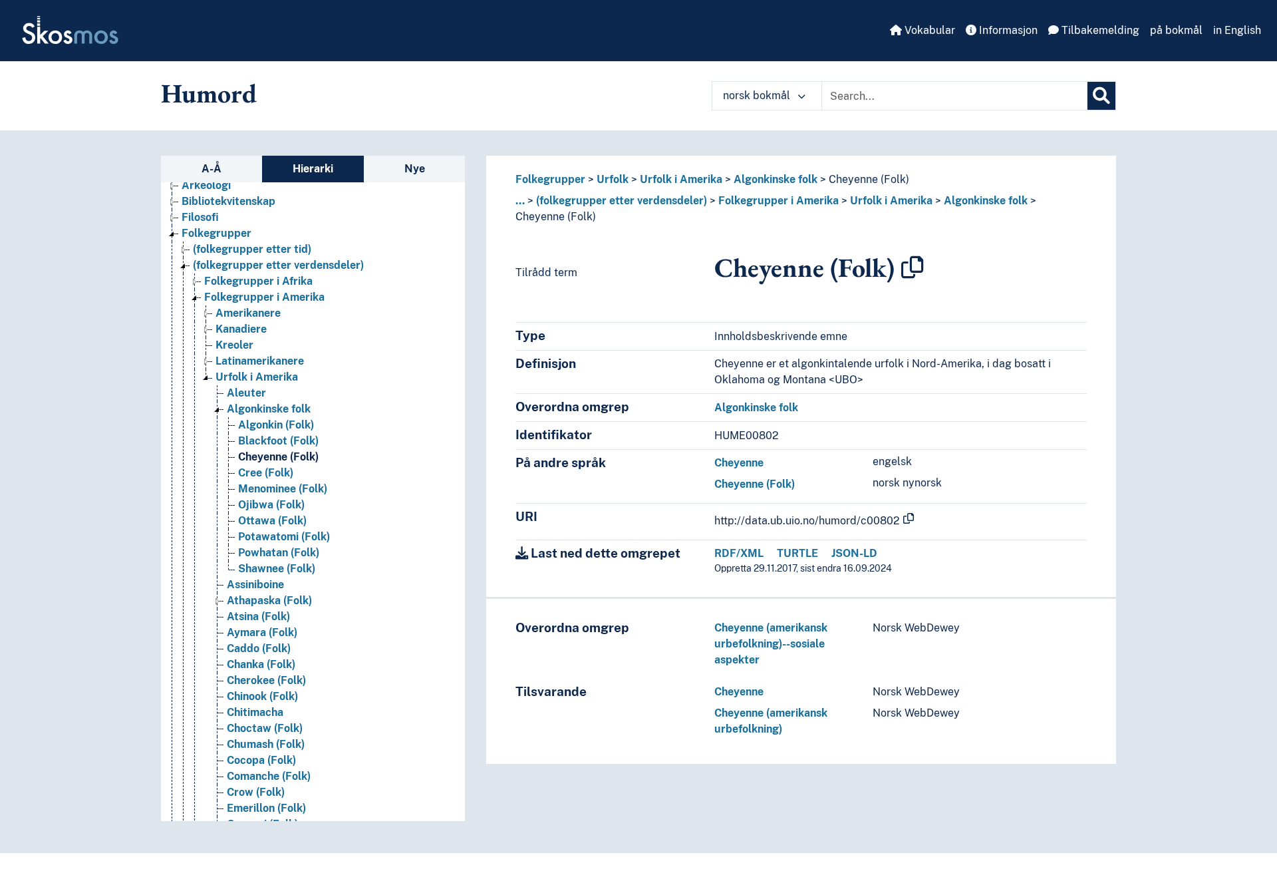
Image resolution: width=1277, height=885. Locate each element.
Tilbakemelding (1099, 30)
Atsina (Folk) (258, 616)
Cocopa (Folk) (261, 760)
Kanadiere (241, 329)
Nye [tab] (414, 168)
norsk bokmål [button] (758, 95)
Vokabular (928, 30)
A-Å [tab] (211, 168)
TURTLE (797, 553)
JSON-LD (854, 553)
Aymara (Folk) (262, 632)
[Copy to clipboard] (912, 267)
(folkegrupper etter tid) (252, 249)
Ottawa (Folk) (272, 520)
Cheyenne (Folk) (278, 456)
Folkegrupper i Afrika (258, 281)
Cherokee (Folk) (266, 680)
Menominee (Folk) (282, 488)
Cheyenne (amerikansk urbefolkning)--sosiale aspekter (770, 643)
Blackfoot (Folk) (278, 441)
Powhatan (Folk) (278, 552)
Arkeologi (206, 185)
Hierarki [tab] (313, 168)
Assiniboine (255, 584)
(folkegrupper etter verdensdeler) (278, 265)
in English (1237, 30)
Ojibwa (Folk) (271, 504)
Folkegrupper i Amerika (264, 297)
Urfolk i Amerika (256, 377)
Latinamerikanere (259, 361)
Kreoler (234, 345)
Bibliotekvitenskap (228, 201)
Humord (209, 93)
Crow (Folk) (256, 792)
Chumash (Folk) (266, 744)
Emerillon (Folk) (266, 808)
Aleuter (246, 393)
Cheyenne (739, 462)
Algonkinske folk (269, 409)
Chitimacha (255, 712)
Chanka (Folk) (261, 664)
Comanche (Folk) (269, 776)
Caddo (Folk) (259, 648)
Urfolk (613, 179)
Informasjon (1007, 30)
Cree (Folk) (265, 472)
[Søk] (1101, 95)
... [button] (520, 200)
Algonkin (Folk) (276, 425)
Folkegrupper (216, 233)
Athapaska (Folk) (269, 600)
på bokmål (1176, 30)
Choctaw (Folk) (265, 728)
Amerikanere (248, 313)
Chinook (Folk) (262, 696)
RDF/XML (739, 553)
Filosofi (200, 217)
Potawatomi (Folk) (284, 536)
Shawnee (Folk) (276, 568)
